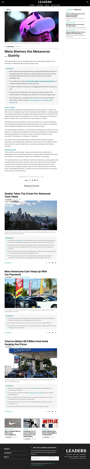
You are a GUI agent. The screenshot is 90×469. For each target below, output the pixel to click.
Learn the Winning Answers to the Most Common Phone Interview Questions (75, 15)
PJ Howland (9, 199)
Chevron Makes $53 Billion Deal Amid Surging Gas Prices (26, 343)
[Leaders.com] (45, 2)
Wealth (47, 5)
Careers (77, 454)
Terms (65, 456)
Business (32, 5)
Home (20, 176)
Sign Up (52, 457)
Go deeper (8, 263)
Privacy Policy (41, 464)
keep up (12, 327)
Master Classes (55, 5)
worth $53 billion (36, 388)
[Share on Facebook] (30, 180)
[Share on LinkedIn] (37, 180)
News (24, 176)
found (15, 255)
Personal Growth (70, 22)
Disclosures (70, 456)
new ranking (19, 240)
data (16, 318)
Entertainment (45, 429)
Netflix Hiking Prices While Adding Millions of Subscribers (49, 433)
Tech (8, 9)
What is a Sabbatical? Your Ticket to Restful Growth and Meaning (76, 32)
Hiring (67, 12)
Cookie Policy (83, 454)
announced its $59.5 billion (36, 392)
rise (28, 323)
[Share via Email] (35, 180)
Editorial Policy (76, 456)
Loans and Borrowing (24, 277)
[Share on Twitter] (32, 180)
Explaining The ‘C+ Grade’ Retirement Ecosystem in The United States (29, 433)
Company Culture (9, 429)
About (74, 454)
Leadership (40, 5)
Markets (21, 346)
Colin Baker (9, 277)
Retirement (26, 429)
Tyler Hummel (10, 46)
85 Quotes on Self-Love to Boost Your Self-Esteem (75, 25)
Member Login (83, 456)
